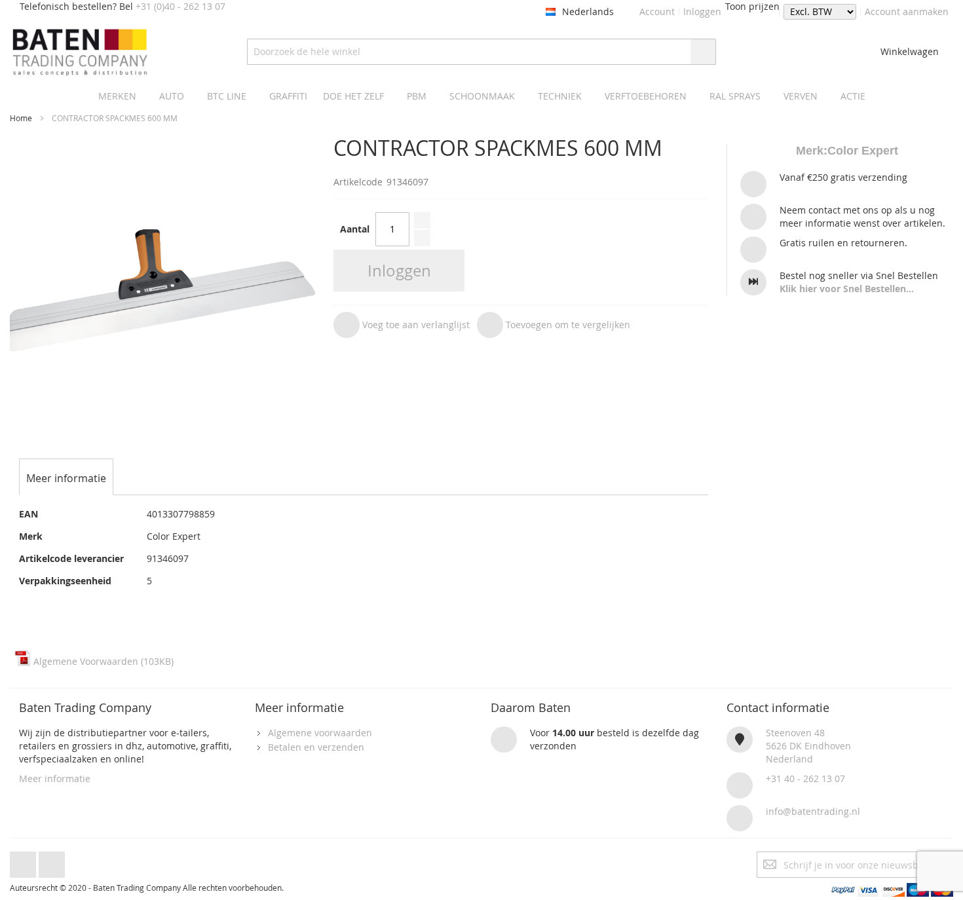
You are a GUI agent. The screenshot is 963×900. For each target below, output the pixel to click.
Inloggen (702, 11)
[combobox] (481, 52)
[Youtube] (52, 861)
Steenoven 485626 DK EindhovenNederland (808, 745)
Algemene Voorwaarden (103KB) (102, 661)
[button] (401, 325)
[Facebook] (23, 861)
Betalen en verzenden (316, 747)
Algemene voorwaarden (320, 732)
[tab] (66, 478)
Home (21, 118)
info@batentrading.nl (813, 811)
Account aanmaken (907, 11)
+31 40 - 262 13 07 (805, 778)
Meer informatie (54, 778)
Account (657, 11)
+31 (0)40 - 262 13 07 (180, 6)
